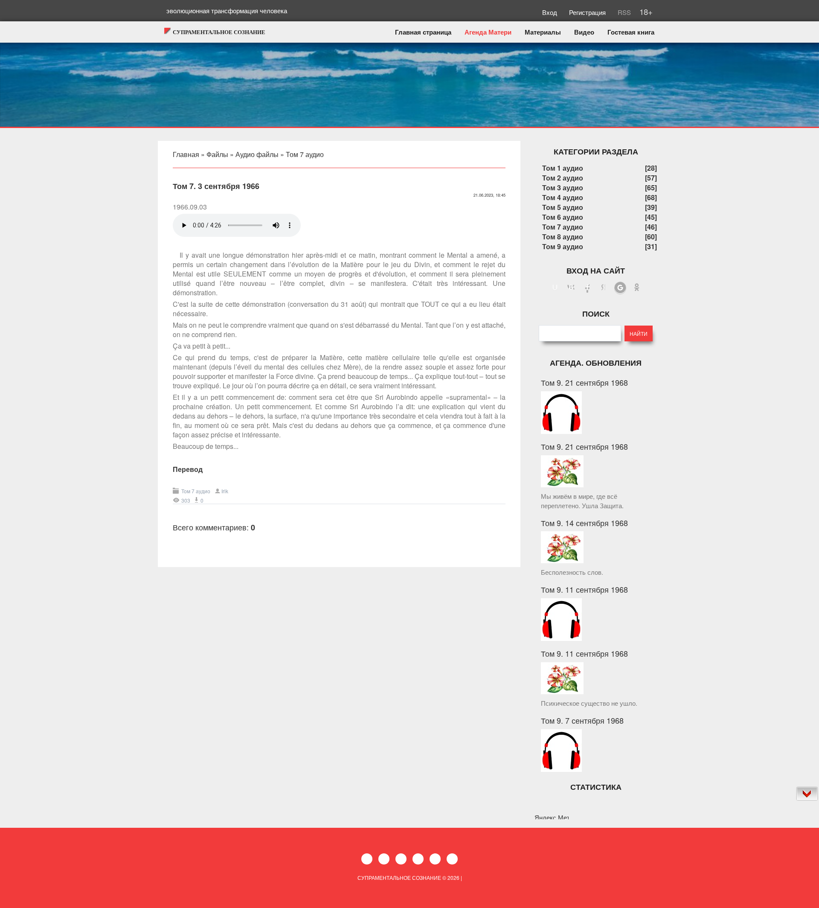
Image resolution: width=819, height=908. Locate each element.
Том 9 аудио (562, 246)
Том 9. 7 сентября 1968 (582, 720)
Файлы (217, 154)
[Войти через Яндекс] (603, 288)
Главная (186, 154)
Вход (550, 12)
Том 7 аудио (305, 154)
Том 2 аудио (562, 178)
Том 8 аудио (562, 237)
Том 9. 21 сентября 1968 (584, 382)
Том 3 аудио (562, 187)
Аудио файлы (257, 154)
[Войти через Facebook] (587, 288)
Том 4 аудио (562, 197)
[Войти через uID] (555, 288)
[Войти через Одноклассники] (636, 288)
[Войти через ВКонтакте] (571, 288)
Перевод (188, 469)
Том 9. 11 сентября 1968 (584, 589)
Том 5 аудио (562, 207)
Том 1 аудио (562, 168)
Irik (224, 491)
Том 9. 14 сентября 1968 (584, 522)
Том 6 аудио (562, 217)
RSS (623, 12)
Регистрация (588, 12)
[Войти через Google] (620, 288)
